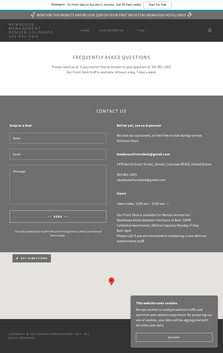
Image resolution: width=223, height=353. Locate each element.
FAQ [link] (142, 30)
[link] (36, 36)
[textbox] (58, 138)
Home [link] (85, 30)
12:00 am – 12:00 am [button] (150, 203)
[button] (112, 30)
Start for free (157, 4)
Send (58, 217)
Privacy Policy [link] (78, 231)
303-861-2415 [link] (127, 174)
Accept (174, 337)
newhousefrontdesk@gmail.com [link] (141, 180)
